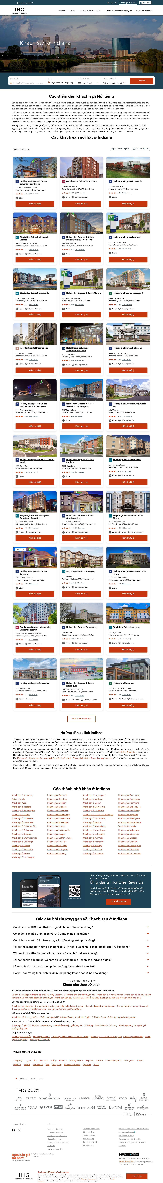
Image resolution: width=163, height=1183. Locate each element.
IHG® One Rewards (144, 10)
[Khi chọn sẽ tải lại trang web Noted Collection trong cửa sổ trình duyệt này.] (111, 1098)
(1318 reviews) (80, 583)
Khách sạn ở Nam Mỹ (133, 1036)
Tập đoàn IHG (88, 1145)
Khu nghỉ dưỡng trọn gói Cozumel (132, 1006)
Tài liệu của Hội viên (90, 1142)
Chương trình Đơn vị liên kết (58, 1142)
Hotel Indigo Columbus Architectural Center (77, 349)
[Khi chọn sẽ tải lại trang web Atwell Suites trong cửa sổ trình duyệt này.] (102, 1107)
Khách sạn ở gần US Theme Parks (90, 1017)
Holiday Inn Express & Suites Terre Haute (129, 572)
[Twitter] (19, 1130)
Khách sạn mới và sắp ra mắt (110, 995)
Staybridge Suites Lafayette (126, 627)
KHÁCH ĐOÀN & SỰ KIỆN (90, 10)
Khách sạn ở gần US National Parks (56, 1017)
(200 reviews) (33, 359)
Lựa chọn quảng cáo (126, 1132)
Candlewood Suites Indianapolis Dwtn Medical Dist (35, 628)
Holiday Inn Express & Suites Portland (80, 461)
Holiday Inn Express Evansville (127, 181)
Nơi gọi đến (14, 78)
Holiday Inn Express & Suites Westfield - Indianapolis (80, 405)
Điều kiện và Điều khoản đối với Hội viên (134, 1128)
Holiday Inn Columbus (123, 683)
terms (115, 1177)
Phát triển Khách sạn (55, 1139)
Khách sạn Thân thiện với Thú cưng (101, 1025)
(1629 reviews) (80, 249)
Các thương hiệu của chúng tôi (118, 10)
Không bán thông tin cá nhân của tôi (132, 1142)
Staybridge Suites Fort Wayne (80, 571)
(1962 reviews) (80, 360)
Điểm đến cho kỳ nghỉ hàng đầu (68, 1025)
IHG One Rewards (126, 752)
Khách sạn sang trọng (42, 1025)
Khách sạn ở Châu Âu (21, 1036)
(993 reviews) (126, 471)
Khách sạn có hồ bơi (134, 995)
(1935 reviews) (127, 304)
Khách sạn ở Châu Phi (40, 1039)
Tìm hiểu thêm (126, 1161)
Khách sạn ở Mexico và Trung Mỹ (106, 1036)
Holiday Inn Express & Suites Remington (80, 684)
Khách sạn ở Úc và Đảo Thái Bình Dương (70, 1036)
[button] (145, 3)
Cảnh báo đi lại (88, 1132)
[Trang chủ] (16, 1079)
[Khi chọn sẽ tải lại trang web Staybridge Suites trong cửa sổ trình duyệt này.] (115, 1107)
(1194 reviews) (33, 304)
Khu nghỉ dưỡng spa (109, 998)
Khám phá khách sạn (55, 1132)
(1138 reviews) (126, 193)
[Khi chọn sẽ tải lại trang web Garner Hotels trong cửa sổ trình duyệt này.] (81, 1107)
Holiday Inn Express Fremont (126, 237)
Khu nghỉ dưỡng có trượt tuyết (39, 998)
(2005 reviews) (33, 249)
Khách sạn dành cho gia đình (25, 1017)
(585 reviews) (126, 639)
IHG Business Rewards (91, 1128)
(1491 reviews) (33, 584)
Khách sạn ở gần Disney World (121, 1017)
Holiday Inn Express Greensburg (81, 627)
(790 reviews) (126, 694)
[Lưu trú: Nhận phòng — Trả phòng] (61, 82)
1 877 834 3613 (38, 1156)
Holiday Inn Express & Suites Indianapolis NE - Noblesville (80, 238)
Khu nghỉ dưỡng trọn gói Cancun (100, 1006)
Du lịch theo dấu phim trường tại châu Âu (30, 995)
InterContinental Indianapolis (34, 348)
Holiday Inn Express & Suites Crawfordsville (80, 517)
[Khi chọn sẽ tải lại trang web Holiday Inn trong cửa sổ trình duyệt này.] (70, 1107)
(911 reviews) (79, 639)
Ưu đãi (72, 10)
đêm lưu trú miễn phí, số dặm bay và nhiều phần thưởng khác (44, 758)
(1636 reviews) (80, 193)
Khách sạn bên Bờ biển (22, 1006)
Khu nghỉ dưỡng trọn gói (72, 1006)
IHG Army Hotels (89, 1135)
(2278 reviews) (33, 194)
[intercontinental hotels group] (19, 10)
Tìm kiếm (141, 81)
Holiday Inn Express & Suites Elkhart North (37, 461)
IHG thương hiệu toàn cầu (57, 1136)
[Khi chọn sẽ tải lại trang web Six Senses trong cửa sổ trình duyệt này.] (19, 1098)
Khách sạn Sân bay (63, 998)
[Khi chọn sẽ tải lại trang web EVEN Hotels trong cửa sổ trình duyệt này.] (46, 1107)
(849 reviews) (79, 472)
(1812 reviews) (126, 584)
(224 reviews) (126, 249)
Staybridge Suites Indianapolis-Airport (128, 517)
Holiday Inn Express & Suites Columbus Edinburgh (33, 182)
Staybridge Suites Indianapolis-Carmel (35, 238)
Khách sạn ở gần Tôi (21, 1025)
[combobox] (27, 82)
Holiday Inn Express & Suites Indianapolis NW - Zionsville (33, 405)
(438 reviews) (79, 695)
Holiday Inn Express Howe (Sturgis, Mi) (129, 405)
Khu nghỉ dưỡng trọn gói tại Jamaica (29, 1009)
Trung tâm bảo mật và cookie (129, 1139)
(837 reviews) (79, 304)
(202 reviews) (126, 359)
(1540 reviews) (80, 528)
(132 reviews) (33, 694)
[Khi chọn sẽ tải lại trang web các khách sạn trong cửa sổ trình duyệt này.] (31, 1098)
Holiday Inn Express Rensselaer (35, 683)
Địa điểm (61, 10)
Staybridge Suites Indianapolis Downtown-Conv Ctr (34, 517)
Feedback (122, 1145)
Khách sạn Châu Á (41, 1036)
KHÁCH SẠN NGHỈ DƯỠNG (86, 998)
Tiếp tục (137, 1176)
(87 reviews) (79, 416)
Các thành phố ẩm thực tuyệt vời (79, 995)
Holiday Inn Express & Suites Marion (83, 293)
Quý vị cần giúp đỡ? (54, 1149)
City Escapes (56, 995)
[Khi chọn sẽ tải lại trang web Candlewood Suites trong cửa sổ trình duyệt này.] (142, 1107)
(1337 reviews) (127, 416)
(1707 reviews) (33, 640)
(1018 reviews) (33, 416)
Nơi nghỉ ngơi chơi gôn (130, 998)
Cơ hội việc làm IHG (54, 1129)
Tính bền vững (88, 1138)
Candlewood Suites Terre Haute (81, 181)
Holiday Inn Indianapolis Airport (128, 293)
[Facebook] (14, 1130)
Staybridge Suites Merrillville (127, 460)
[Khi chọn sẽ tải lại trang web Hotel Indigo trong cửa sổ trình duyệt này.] (98, 1098)
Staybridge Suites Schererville (34, 293)
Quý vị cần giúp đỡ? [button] (25, 3)
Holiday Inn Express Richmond (127, 348)
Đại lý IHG (51, 1146)
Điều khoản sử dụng (126, 1135)
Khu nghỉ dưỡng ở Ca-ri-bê (46, 1006)
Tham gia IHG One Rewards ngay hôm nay (92, 758)
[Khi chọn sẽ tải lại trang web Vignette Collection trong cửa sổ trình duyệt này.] (69, 1098)
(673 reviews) (33, 472)
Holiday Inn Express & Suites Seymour (33, 572)
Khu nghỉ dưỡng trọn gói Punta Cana (64, 1009)
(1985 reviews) (33, 528)
